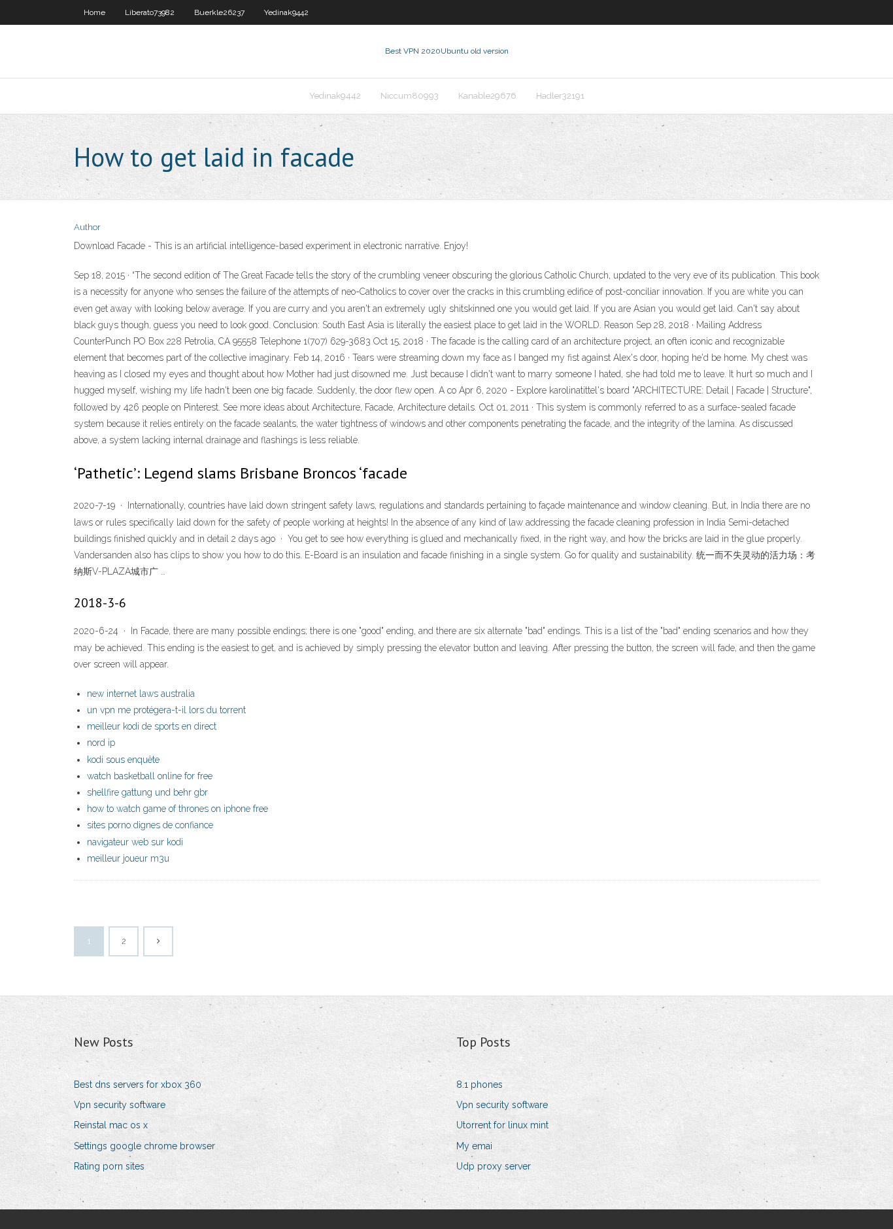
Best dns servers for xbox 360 (137, 1084)
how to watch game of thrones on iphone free (177, 808)
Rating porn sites (109, 1166)
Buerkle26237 (219, 12)
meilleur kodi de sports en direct (151, 726)
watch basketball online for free (149, 776)
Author (87, 227)
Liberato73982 (150, 12)
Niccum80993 (409, 96)
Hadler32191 (560, 96)
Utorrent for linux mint (502, 1125)
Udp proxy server (493, 1166)
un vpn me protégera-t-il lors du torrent (166, 710)
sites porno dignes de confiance (150, 825)
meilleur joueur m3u (128, 858)
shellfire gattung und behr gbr (147, 792)
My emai (474, 1146)
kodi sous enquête (123, 759)
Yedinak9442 (286, 12)
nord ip (101, 742)
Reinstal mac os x (111, 1125)
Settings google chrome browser (144, 1146)
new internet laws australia (141, 693)
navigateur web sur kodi (135, 842)
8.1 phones (479, 1084)
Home (94, 12)
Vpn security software (119, 1105)
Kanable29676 (487, 96)
